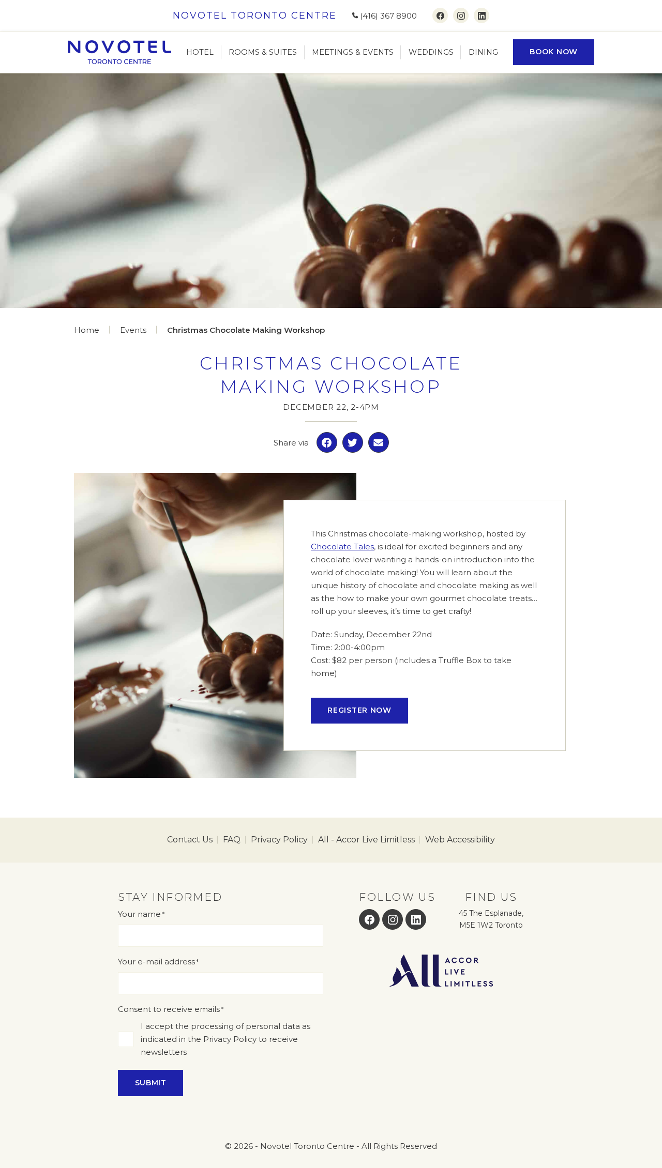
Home (86, 330)
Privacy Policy (279, 839)
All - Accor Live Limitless (366, 839)
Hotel (200, 52)
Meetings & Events (353, 52)
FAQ (231, 839)
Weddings (431, 52)
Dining (483, 52)
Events (133, 330)
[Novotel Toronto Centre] (119, 52)
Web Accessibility (460, 839)
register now (359, 710)
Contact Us (190, 839)
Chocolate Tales (342, 546)
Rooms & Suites (263, 52)
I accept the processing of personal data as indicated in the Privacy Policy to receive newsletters (225, 1039)
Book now (554, 51)
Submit (151, 1082)
